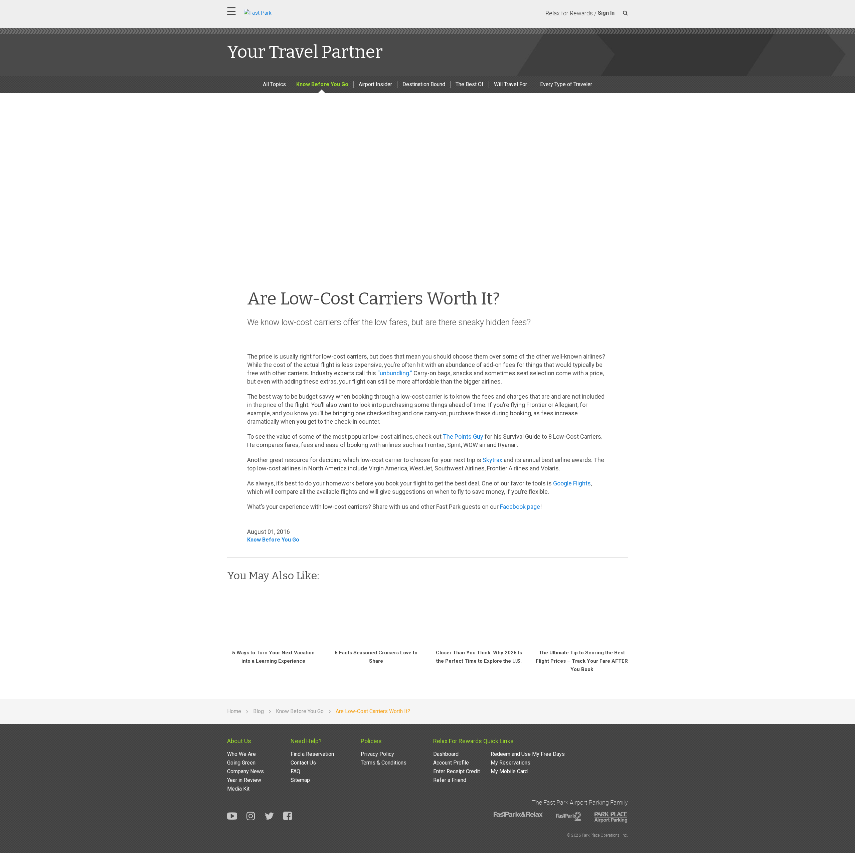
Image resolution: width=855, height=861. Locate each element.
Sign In (606, 13)
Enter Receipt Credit (456, 771)
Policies (371, 740)
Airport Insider (375, 84)
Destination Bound (423, 84)
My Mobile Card (509, 771)
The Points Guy (463, 436)
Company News (245, 771)
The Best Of (470, 84)
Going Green (241, 763)
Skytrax (492, 459)
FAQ (295, 771)
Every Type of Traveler (566, 84)
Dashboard (446, 754)
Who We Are (241, 754)
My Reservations (510, 763)
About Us (239, 740)
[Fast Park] (287, 12)
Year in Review (244, 780)
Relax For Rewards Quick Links (473, 740)
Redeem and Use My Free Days (528, 754)
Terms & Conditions (383, 763)
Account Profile (451, 763)
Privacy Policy (377, 754)
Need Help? (306, 740)
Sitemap (300, 780)
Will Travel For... (512, 84)
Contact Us (303, 763)
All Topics (274, 84)
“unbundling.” (394, 373)
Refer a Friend (449, 780)
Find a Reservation (312, 754)
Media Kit (238, 789)
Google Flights (572, 483)
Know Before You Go (322, 84)
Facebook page (520, 506)
